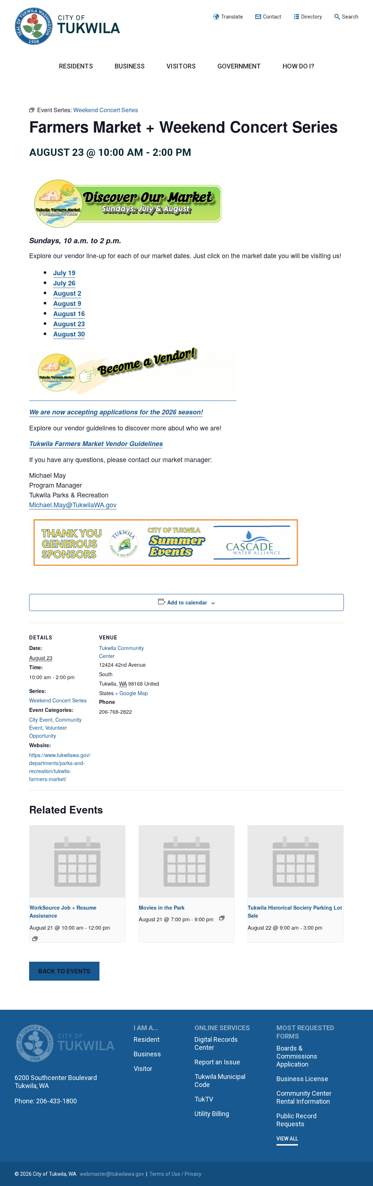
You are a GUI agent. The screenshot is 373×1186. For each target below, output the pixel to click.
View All (287, 1139)
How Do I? (298, 66)
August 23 (69, 323)
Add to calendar (187, 602)
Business (130, 66)
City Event (40, 719)
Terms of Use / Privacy (175, 1174)
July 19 (64, 272)
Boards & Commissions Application (296, 1056)
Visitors (181, 66)
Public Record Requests (296, 1120)
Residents (76, 66)
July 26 (64, 283)
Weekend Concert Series (58, 700)
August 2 (67, 293)
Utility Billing (212, 1114)
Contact (272, 17)
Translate (232, 17)
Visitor (143, 1068)
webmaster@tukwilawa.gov (112, 1174)
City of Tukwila (67, 26)
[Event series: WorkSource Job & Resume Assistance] (35, 939)
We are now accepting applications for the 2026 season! (116, 412)
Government (239, 66)
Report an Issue (217, 1062)
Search (350, 17)
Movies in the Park (162, 907)
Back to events (64, 971)
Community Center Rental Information (303, 1097)
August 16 (69, 313)
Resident (147, 1039)
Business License (302, 1079)
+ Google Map (131, 693)
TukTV (204, 1099)
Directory (311, 17)
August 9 (67, 303)
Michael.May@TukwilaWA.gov (73, 504)
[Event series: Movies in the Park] (221, 918)
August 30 (69, 334)
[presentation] (77, 861)
